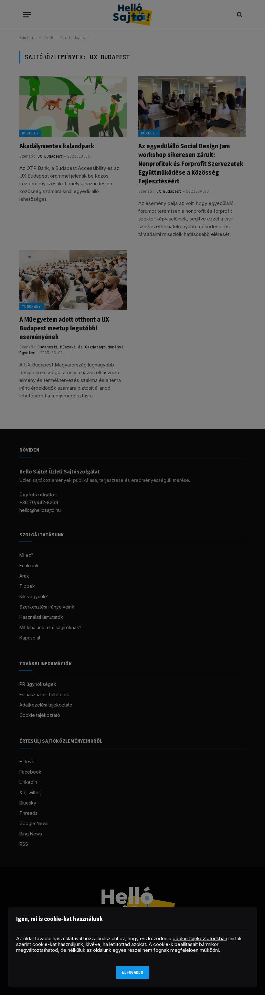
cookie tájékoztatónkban (200, 938)
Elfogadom (132, 972)
